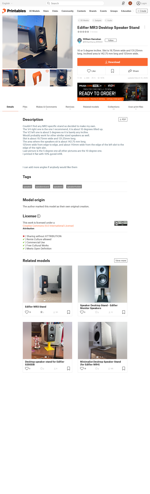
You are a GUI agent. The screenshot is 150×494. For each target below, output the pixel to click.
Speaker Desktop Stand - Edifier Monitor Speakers (99, 306)
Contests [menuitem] (81, 11)
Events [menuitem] (103, 11)
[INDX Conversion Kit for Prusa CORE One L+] (112, 92)
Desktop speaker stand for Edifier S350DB (44, 363)
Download (114, 61)
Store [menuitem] (46, 11)
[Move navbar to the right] (133, 10)
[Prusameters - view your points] (130, 3)
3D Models (84, 20)
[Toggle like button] (27, 312)
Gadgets (98, 20)
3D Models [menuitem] (34, 11)
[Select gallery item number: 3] (49, 300)
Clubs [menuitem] (55, 11)
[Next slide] (70, 77)
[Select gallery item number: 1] (44, 300)
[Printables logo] (14, 11)
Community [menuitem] (68, 11)
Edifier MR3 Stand (35, 306)
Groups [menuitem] (114, 11)
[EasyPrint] (123, 3)
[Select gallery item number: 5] (107, 357)
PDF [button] (124, 119)
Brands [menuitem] (93, 11)
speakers (58, 186)
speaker (27, 186)
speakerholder (74, 186)
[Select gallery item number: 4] (105, 357)
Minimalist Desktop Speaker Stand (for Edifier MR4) (100, 363)
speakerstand (42, 186)
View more (120, 260)
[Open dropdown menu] (145, 27)
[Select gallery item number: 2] (47, 300)
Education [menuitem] (126, 11)
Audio (109, 20)
